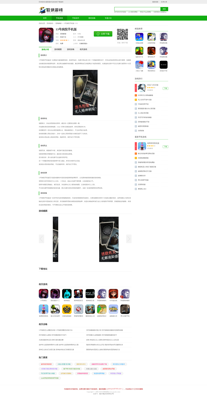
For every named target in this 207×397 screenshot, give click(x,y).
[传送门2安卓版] (142, 88)
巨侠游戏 (50, 23)
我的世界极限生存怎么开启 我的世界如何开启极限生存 (104, 345)
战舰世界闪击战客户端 (99, 364)
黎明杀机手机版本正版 (151, 57)
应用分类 (164, 2)
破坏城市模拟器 (46, 364)
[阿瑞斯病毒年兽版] (164, 37)
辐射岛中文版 (139, 57)
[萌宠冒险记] (151, 65)
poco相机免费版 (133, 12)
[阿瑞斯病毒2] (164, 51)
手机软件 (75, 18)
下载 (165, 88)
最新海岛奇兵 (81, 364)
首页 (45, 18)
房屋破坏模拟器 (82, 373)
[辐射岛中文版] (139, 51)
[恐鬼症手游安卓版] (164, 65)
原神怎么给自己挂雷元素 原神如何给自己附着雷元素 (56, 349)
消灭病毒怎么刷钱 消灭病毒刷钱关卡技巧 (52, 335)
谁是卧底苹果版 (99, 373)
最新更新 (155, 2)
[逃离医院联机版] (142, 146)
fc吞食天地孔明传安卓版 (49, 369)
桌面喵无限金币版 (109, 369)
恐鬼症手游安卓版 (163, 71)
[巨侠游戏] (53, 10)
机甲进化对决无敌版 (120, 12)
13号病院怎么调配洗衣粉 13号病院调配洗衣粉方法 (55, 330)
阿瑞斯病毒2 (163, 57)
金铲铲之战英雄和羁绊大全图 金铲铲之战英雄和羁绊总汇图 (58, 345)
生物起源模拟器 (139, 43)
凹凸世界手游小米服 (48, 373)
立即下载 (105, 34)
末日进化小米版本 (119, 364)
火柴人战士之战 (91, 369)
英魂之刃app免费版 (145, 12)
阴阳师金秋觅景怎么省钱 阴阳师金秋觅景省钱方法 (103, 349)
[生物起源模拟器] (139, 37)
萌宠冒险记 (151, 71)
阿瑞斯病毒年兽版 (163, 43)
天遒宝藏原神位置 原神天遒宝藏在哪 (51, 340)
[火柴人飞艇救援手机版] (139, 65)
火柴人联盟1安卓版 (64, 364)
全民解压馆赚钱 (66, 373)
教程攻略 (92, 18)
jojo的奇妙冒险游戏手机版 (50, 378)
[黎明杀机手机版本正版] (151, 51)
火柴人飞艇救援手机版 (139, 71)
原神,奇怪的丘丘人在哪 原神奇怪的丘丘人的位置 (102, 340)
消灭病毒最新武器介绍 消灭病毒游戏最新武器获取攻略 (104, 330)
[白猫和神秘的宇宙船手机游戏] (151, 37)
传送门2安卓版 (152, 85)
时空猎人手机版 (116, 373)
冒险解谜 (58, 23)
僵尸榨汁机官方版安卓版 (71, 369)
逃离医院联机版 (153, 143)
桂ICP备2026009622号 (106, 394)
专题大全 (108, 18)
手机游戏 (59, 18)
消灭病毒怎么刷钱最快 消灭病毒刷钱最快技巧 (101, 335)
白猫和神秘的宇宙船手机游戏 (151, 43)
